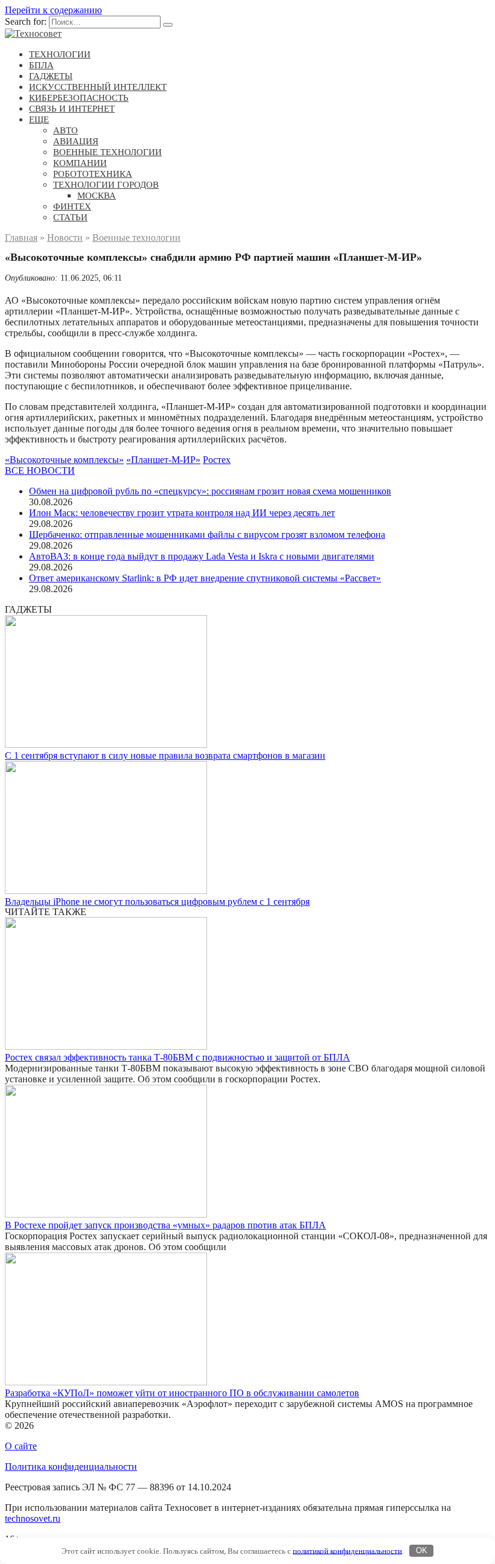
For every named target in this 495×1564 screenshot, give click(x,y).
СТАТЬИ (70, 217)
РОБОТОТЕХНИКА (92, 174)
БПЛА (41, 65)
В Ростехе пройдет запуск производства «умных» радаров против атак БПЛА (165, 1225)
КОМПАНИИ (80, 163)
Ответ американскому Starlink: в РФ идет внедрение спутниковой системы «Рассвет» (205, 578)
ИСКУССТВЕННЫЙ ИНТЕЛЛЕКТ (98, 87)
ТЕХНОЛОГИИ (60, 54)
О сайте (21, 1446)
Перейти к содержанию (53, 10)
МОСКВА (96, 195)
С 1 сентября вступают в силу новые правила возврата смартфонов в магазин (165, 755)
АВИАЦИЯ (75, 141)
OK (421, 1550)
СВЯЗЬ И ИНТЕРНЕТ (72, 108)
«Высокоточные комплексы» (64, 460)
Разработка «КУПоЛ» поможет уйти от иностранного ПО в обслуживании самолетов (182, 1393)
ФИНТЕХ (72, 206)
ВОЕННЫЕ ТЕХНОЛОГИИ (107, 152)
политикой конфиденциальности (347, 1550)
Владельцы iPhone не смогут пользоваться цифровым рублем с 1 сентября (157, 901)
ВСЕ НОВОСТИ (40, 470)
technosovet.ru (32, 1518)
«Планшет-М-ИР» (163, 460)
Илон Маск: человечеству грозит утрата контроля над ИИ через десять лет (182, 513)
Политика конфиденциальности (71, 1466)
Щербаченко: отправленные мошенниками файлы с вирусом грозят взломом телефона (207, 534)
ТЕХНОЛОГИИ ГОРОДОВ (106, 185)
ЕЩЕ (39, 119)
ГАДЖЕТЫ (50, 76)
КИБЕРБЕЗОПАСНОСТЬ (79, 98)
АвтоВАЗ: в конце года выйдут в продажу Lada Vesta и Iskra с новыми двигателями (201, 556)
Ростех (217, 460)
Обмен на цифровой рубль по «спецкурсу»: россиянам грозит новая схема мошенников (210, 491)
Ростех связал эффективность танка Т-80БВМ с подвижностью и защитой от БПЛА (177, 1057)
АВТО (65, 130)
